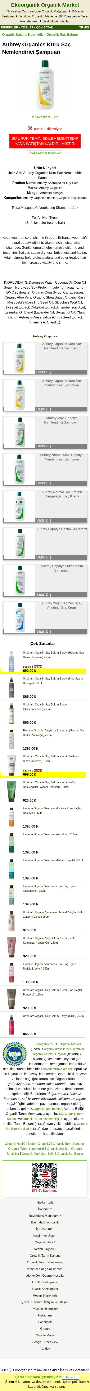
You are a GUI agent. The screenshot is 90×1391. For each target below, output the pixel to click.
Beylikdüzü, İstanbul (56, 21)
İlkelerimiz (45, 1209)
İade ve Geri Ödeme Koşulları (45, 1275)
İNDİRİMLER (9, 27)
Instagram (45, 1315)
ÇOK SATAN (44, 27)
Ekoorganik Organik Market (45, 5)
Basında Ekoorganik (45, 1222)
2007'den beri (67, 16)
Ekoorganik (41, 1044)
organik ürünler (43, 1054)
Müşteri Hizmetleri (45, 1308)
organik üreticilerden (58, 1049)
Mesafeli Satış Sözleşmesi (45, 1269)
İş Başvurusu (45, 1229)
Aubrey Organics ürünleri (40, 198)
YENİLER (27, 27)
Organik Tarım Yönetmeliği (41, 1118)
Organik (60, 1054)
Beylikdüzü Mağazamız (45, 1215)
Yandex (45, 1348)
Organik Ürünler (58, 1148)
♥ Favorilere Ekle (45, 117)
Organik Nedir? (15, 1143)
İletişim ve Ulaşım (45, 1235)
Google (45, 1328)
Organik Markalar (34, 1153)
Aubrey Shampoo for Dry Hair (57, 183)
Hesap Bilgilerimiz (45, 1295)
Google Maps (45, 1335)
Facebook (45, 1322)
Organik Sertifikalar (70, 1153)
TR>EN (84, 27)
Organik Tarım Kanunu (68, 1143)
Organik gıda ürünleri (48, 1109)
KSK (51, 1153)
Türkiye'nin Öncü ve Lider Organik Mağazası (36, 11)
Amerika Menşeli (51, 193)
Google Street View (45, 1342)
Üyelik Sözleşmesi (45, 1289)
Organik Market (70, 1044)
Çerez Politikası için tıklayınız (38, 1377)
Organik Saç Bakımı (62, 34)
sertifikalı (78, 1049)
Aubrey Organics (50, 188)
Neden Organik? (39, 1143)
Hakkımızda (45, 1202)
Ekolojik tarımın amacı (56, 1069)
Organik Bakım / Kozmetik (22, 34)
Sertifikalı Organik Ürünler (36, 16)
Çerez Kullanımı (32, 1302)
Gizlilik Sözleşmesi (45, 1282)
